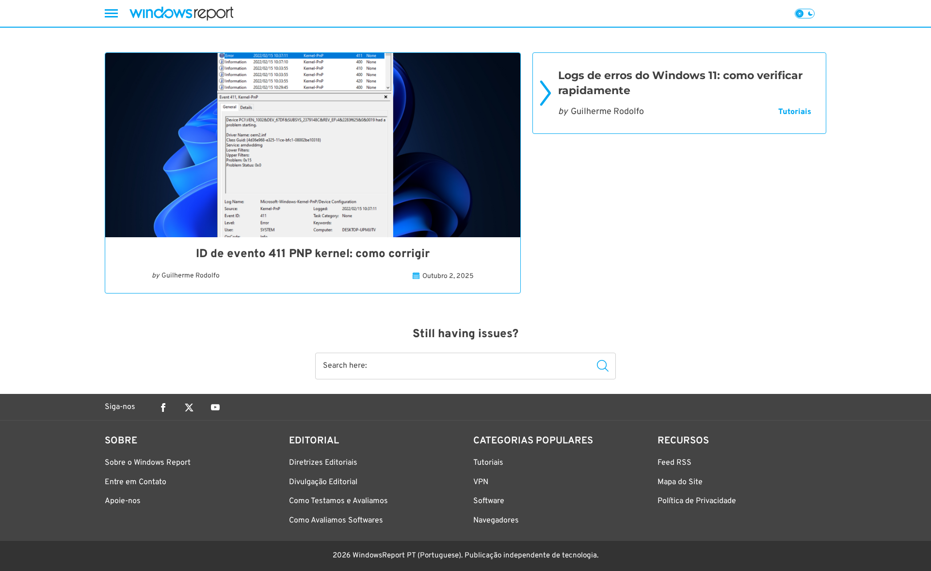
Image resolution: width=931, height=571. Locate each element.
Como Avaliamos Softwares (336, 520)
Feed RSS (674, 463)
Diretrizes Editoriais (323, 463)
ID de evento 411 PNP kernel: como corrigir (313, 254)
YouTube (215, 407)
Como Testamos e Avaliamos (338, 501)
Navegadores (496, 520)
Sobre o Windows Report (148, 463)
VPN (480, 482)
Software (488, 501)
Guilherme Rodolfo (190, 276)
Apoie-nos (123, 501)
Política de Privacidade (697, 501)
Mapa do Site (680, 482)
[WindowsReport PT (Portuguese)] (181, 13)
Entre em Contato (135, 482)
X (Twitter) (189, 407)
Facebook (163, 407)
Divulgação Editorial (323, 482)
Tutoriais (794, 112)
